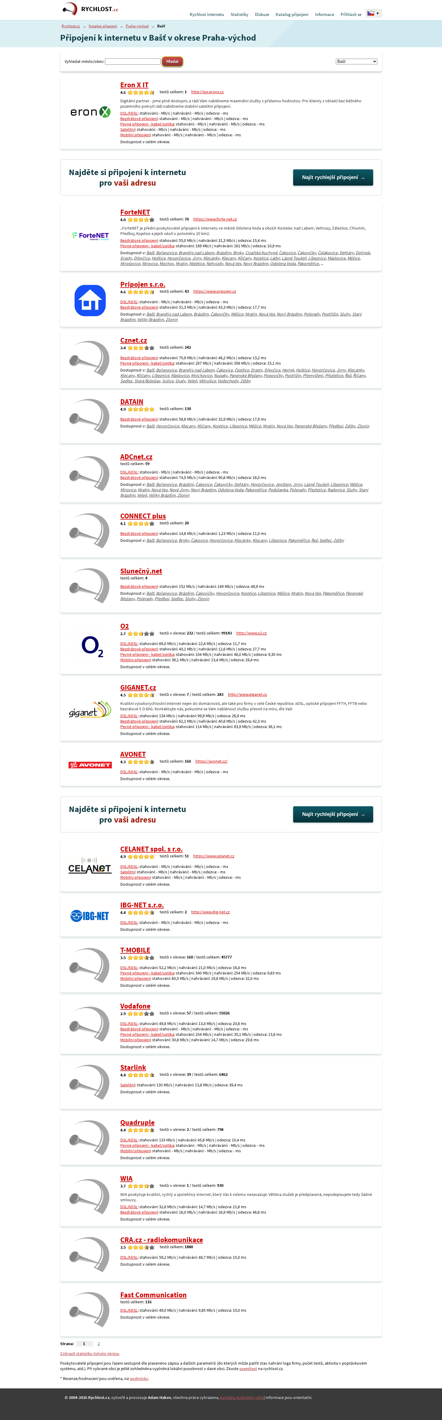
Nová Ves (233, 263)
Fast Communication (153, 1294)
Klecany (229, 258)
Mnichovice (201, 375)
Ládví (275, 258)
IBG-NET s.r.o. (142, 904)
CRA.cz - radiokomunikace (161, 1239)
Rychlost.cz (71, 26)
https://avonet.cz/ (211, 761)
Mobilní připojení (135, 134)
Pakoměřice (308, 263)
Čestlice (242, 370)
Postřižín (330, 314)
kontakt (227, 1397)
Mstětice (196, 263)
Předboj (336, 426)
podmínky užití (249, 1397)
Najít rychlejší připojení (330, 177)
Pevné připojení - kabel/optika (147, 124)
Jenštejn (283, 484)
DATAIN (131, 401)
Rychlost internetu (207, 14)
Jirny (196, 258)
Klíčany (244, 258)
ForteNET (135, 212)
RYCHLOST (99, 9)
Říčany (359, 375)
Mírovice (150, 263)
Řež (348, 375)
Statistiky (239, 14)
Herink (288, 370)
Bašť (150, 252)
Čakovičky (306, 252)
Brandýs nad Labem (196, 252)
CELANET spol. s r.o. (151, 848)
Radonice (336, 489)
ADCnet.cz (136, 456)
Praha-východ (137, 26)
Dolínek (363, 252)
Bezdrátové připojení (139, 118)
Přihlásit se (351, 14)
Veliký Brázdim (150, 319)
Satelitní (127, 129)
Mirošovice (130, 263)
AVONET (133, 754)
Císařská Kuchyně (261, 252)
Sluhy (345, 314)
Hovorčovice (178, 258)
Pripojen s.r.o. (142, 284)
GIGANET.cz (138, 687)
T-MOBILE (135, 950)
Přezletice (334, 375)
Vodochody (228, 381)
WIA (126, 1178)
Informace (324, 14)
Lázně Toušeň (294, 258)
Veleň (192, 381)
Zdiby (245, 381)
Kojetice (260, 258)
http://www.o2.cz (251, 633)
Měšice (353, 258)
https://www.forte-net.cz (215, 219)
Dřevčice (142, 258)
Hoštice (158, 258)
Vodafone (135, 1006)
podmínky (139, 1378)
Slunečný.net (141, 570)
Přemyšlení (313, 375)
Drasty (126, 258)
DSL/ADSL (129, 113)
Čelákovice (328, 252)
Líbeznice (317, 258)
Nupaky (221, 375)
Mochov (166, 263)
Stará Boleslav (147, 381)
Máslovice (336, 258)
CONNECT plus (143, 515)
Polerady (312, 314)
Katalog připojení (292, 14)
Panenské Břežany (245, 375)
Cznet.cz (133, 340)
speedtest (248, 1368)
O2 (124, 626)
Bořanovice (166, 252)
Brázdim (223, 252)
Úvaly (180, 381)
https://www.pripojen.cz (214, 291)
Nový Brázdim (255, 263)
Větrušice (207, 381)
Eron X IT (134, 84)
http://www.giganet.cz (247, 694)
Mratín (181, 263)
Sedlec (126, 381)
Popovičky (273, 375)
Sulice (167, 381)
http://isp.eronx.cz (207, 91)
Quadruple (137, 1122)
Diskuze (262, 14)
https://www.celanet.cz (213, 856)
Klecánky (211, 258)
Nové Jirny (179, 489)
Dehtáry (346, 252)
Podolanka (278, 489)
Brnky (238, 252)
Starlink (133, 1067)
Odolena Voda (283, 263)
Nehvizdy (214, 263)
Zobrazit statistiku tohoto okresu (89, 1353)
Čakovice (287, 252)
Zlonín (172, 319)
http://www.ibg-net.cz (210, 912)
